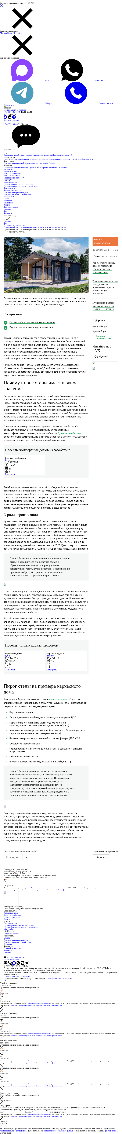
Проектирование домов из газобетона (65, 159)
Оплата (7, 167)
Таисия (50, 656)
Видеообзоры (100, 326)
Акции (30, 167)
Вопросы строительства (14, 225)
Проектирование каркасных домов (32, 159)
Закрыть (3, 1124)
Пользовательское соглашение (17, 976)
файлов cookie (111, 1131)
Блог (57, 167)
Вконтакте (102, 857)
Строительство (10, 159)
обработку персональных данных (58, 1131)
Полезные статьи (11, 934)
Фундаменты (87, 159)
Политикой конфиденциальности (33, 890)
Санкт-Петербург (14, 33)
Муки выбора (99, 331)
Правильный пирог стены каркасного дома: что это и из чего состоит (35, 227)
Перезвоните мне (57, 1112)
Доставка (14, 167)
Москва (3, 33)
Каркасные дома (11, 155)
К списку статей (16, 232)
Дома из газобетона (27, 155)
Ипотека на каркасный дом (16, 163)
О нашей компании (12, 948)
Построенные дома (62, 155)
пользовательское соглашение (59, 978)
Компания (22, 167)
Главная (7, 221)
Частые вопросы (40, 167)
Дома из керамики (44, 155)
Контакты (63, 167)
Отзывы (51, 167)
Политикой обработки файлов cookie (60, 890)
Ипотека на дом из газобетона (41, 163)
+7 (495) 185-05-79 (12, 112)
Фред (8, 460)
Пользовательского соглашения (42, 888)
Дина (7, 656)
